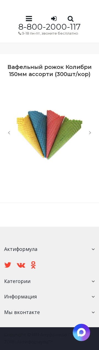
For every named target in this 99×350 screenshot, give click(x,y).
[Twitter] (7, 265)
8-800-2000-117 (49, 27)
